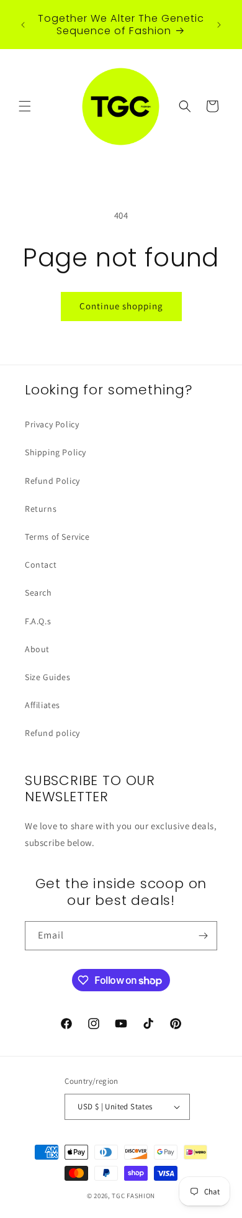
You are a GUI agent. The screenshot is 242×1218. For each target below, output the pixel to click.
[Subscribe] (203, 935)
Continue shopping (121, 306)
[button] (24, 106)
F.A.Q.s (38, 621)
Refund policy (52, 733)
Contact (40, 564)
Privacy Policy (52, 424)
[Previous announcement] (23, 25)
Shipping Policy (55, 452)
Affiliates (42, 705)
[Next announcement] (219, 25)
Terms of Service (57, 536)
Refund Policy (52, 480)
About (37, 649)
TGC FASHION (133, 1195)
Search (38, 592)
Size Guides (48, 677)
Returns (40, 508)
